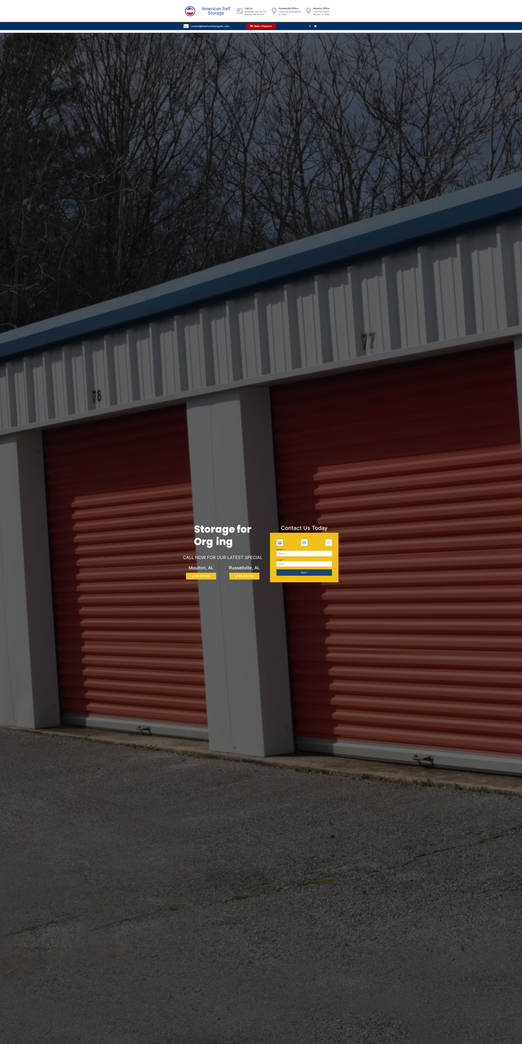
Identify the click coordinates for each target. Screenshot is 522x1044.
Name (279, 550)
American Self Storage (216, 11)
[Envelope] (315, 26)
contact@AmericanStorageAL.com (210, 26)
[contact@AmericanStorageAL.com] (186, 26)
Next (304, 572)
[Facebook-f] (310, 26)
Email (279, 560)
